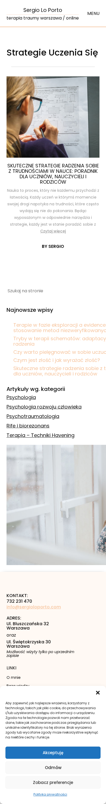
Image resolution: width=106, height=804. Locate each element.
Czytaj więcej (53, 231)
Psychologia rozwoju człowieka (44, 406)
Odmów (53, 767)
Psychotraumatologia (33, 416)
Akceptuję (53, 753)
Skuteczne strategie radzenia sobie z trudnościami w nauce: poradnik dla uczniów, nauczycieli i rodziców (53, 173)
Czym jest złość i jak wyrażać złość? (56, 360)
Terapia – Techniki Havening (40, 435)
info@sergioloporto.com (34, 607)
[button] (98, 692)
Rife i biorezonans (28, 425)
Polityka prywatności (50, 794)
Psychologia (21, 397)
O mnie (14, 677)
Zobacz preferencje (53, 782)
